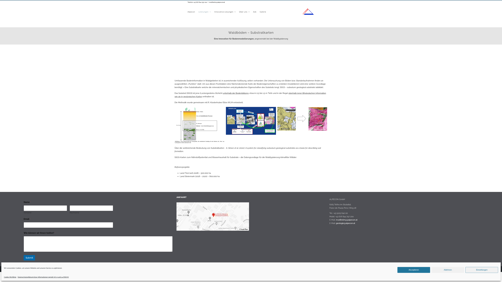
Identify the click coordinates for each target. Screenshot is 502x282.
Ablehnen (448, 270)
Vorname (27, 213)
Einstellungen (481, 270)
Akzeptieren (414, 270)
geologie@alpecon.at (345, 223)
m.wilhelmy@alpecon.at (217, 2)
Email (27, 219)
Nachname (74, 213)
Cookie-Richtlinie (10, 277)
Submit (29, 257)
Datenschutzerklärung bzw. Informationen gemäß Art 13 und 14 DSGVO (43, 277)
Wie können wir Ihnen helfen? (39, 233)
